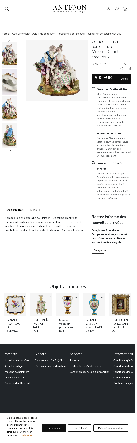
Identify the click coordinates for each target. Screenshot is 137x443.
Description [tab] (15, 210)
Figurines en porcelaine (98, 33)
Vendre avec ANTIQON (49, 360)
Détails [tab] (35, 210)
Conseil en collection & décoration (89, 372)
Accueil (6, 33)
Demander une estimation (50, 366)
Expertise (75, 360)
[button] (10, 150)
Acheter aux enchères (17, 360)
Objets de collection (43, 33)
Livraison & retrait (15, 377)
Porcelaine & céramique (70, 33)
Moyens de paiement (17, 372)
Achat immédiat (21, 33)
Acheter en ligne (14, 366)
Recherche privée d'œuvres (85, 366)
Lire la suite (26, 435)
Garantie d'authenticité (112, 89)
